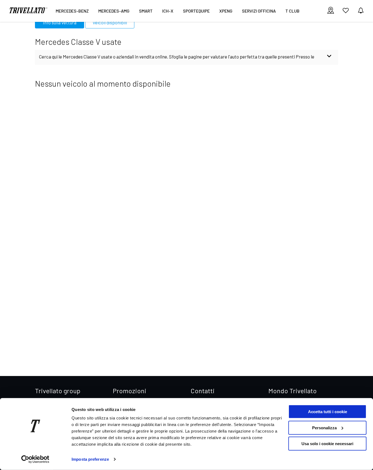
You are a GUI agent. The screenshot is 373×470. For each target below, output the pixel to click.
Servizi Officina (259, 10)
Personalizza (324, 427)
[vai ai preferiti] (346, 12)
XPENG (225, 10)
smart (146, 10)
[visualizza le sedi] (331, 10)
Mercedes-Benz (72, 10)
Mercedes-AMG (113, 10)
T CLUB (292, 10)
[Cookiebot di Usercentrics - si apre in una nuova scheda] (35, 459)
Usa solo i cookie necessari (327, 443)
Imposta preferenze (90, 459)
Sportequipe (196, 10)
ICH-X (167, 10)
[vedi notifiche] (361, 10)
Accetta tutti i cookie (327, 411)
